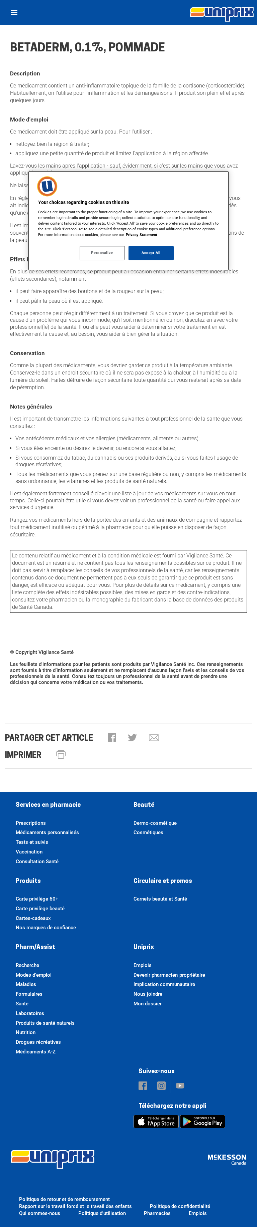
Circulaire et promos (163, 882)
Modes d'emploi (34, 975)
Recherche (27, 965)
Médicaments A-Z (36, 1052)
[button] (112, 738)
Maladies (26, 984)
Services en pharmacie (48, 805)
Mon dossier (148, 1004)
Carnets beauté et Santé (160, 899)
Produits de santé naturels (45, 1023)
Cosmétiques (148, 832)
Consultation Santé (37, 861)
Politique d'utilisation (102, 1213)
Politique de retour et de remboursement (64, 1199)
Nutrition (25, 1032)
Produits (28, 882)
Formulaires (29, 994)
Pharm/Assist (35, 948)
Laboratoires (30, 1013)
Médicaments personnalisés (47, 832)
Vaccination (29, 852)
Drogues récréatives (38, 1042)
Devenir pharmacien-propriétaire (169, 975)
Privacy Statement (141, 235)
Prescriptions (31, 823)
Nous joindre (148, 994)
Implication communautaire (164, 984)
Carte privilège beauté (40, 909)
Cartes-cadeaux (33, 918)
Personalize (102, 253)
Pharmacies (157, 1213)
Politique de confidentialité (180, 1206)
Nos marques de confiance (46, 928)
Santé (22, 1004)
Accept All (151, 253)
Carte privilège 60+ (37, 899)
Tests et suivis (32, 842)
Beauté (144, 805)
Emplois (143, 965)
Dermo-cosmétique (155, 823)
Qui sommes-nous (39, 1213)
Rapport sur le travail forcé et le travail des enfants (75, 1206)
